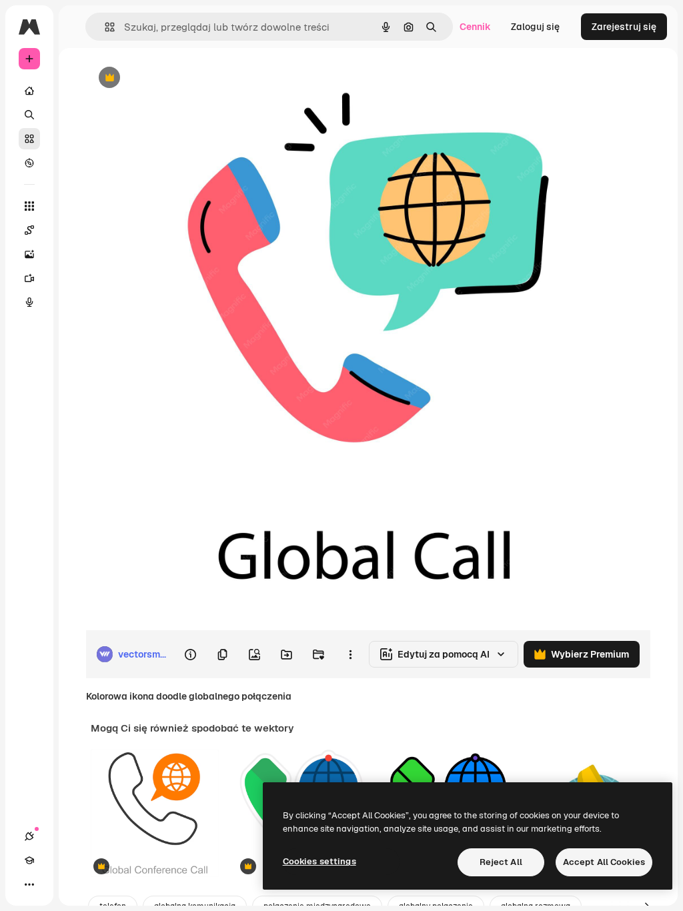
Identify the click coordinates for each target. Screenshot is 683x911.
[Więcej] (29, 884)
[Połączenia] (29, 836)
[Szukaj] (29, 114)
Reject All (501, 862)
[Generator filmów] (29, 278)
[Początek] (29, 90)
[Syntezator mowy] (29, 302)
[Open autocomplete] (104, 27)
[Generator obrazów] (29, 254)
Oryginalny (177, 78)
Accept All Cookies (604, 862)
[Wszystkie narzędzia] (29, 206)
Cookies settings (319, 861)
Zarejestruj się (624, 27)
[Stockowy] (29, 138)
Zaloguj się (535, 27)
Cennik (475, 27)
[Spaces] (29, 230)
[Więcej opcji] (350, 654)
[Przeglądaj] (29, 162)
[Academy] (29, 860)
